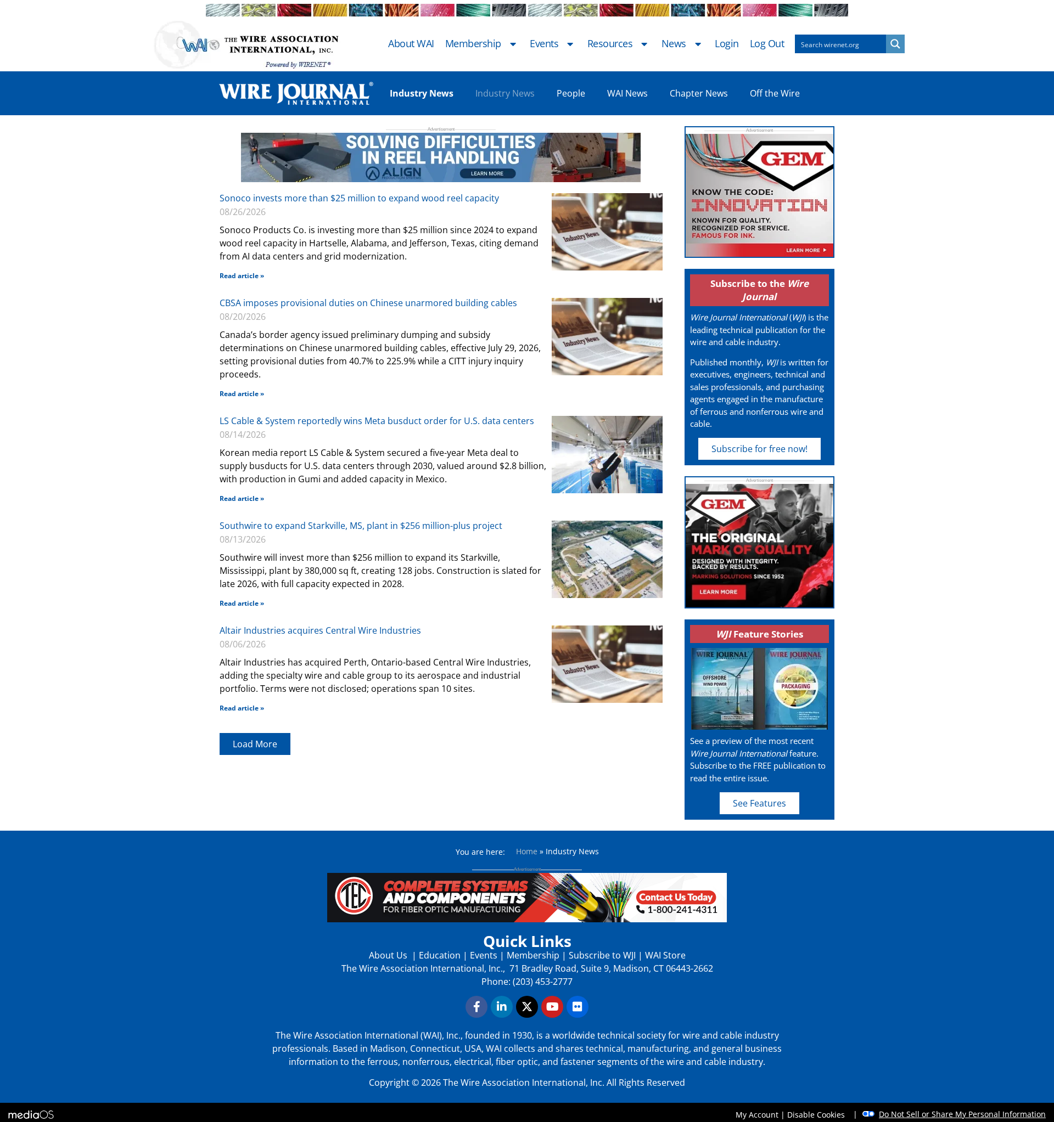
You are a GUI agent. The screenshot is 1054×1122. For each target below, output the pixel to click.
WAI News (627, 93)
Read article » (242, 275)
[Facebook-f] (476, 1007)
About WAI (411, 44)
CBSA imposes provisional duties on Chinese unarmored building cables (368, 303)
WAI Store (664, 955)
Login (727, 44)
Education (440, 955)
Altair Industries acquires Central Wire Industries (320, 630)
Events (544, 44)
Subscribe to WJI (601, 955)
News (673, 44)
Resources (610, 44)
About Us (389, 955)
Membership (473, 44)
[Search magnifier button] (895, 44)
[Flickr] (577, 1007)
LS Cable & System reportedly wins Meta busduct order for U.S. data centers (377, 421)
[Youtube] (552, 1007)
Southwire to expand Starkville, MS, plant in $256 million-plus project (361, 526)
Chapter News (699, 93)
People (571, 93)
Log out (767, 44)
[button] (255, 744)
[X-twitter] (527, 1007)
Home (526, 851)
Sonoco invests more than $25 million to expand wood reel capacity (359, 198)
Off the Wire (775, 93)
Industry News (505, 93)
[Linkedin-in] (502, 1007)
